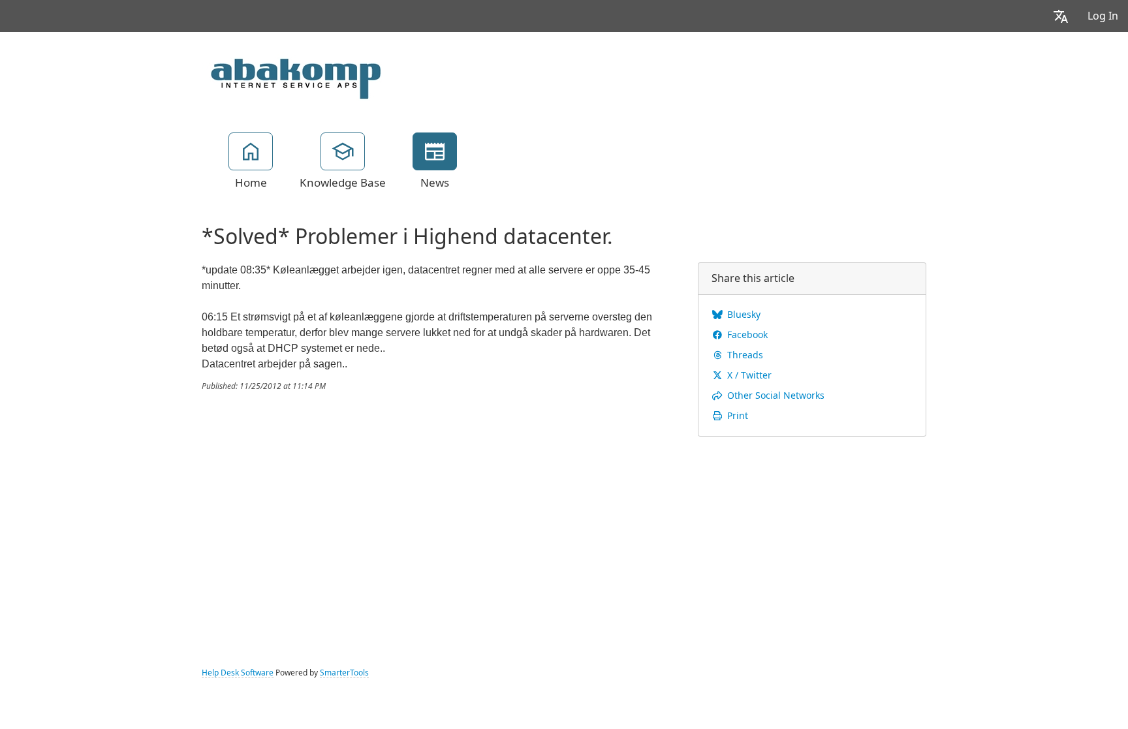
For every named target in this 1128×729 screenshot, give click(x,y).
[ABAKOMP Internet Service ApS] (293, 74)
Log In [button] (1103, 16)
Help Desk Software (238, 672)
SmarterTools (344, 672)
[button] (1060, 16)
